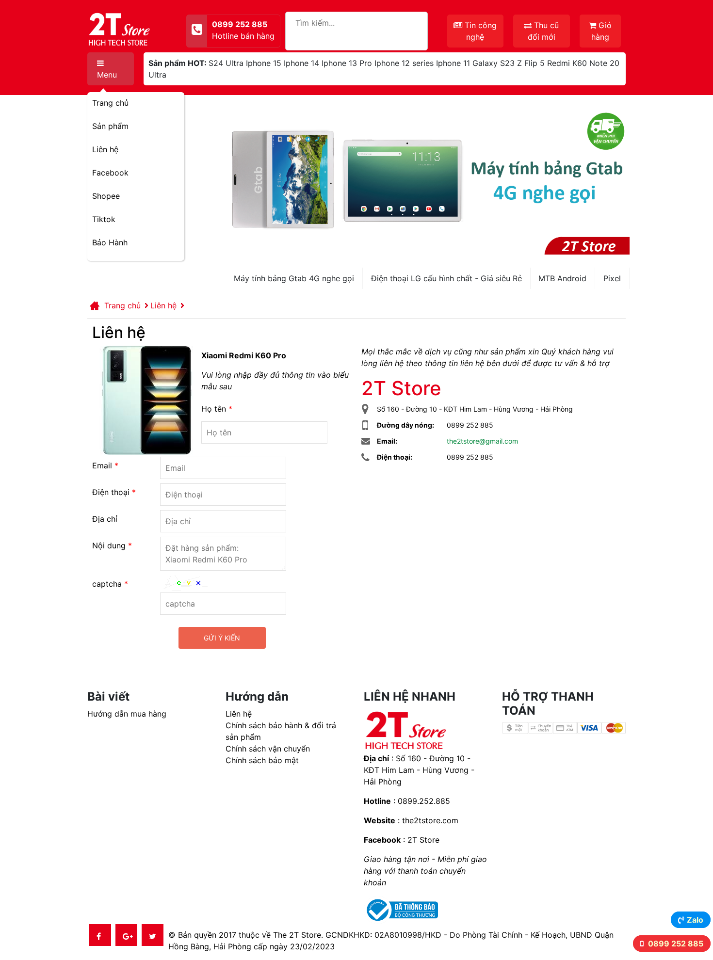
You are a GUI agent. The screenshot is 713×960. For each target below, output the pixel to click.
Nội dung (112, 545)
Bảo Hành (110, 242)
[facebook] (100, 935)
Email (105, 465)
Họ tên (216, 409)
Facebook (110, 172)
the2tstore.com (430, 820)
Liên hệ (105, 149)
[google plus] (126, 935)
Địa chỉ (104, 519)
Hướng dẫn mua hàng (126, 714)
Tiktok (103, 219)
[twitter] (152, 935)
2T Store (423, 840)
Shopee (106, 196)
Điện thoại (114, 492)
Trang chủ (110, 103)
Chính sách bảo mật (262, 760)
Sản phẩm (110, 126)
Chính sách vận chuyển (268, 748)
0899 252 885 (674, 943)
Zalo (695, 920)
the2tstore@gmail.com (482, 441)
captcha (110, 584)
